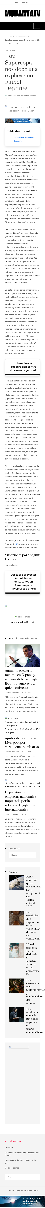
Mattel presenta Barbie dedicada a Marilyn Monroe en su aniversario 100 (33, 959)
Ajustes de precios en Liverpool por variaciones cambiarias (22, 742)
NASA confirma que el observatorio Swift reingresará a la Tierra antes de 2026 (33, 891)
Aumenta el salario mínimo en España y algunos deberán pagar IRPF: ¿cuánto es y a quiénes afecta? (22, 679)
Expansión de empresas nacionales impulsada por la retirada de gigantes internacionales (20, 801)
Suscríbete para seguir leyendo (24, 139)
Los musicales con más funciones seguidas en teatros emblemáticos (34, 1020)
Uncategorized (11, 50)
